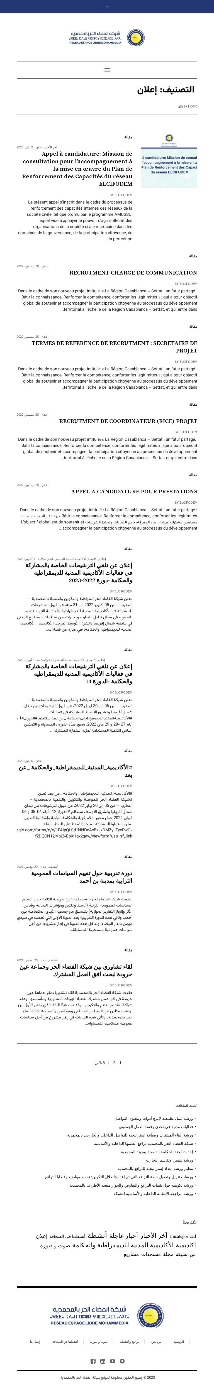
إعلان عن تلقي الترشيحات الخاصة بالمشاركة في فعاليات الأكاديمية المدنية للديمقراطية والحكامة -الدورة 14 (78, 674)
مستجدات (151, 1254)
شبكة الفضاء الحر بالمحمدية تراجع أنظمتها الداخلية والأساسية (143, 1143)
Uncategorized (182, 1236)
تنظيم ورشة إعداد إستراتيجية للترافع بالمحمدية (155, 1168)
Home (192, 106)
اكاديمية (92, 558)
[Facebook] (93, 1361)
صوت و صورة (55, 1245)
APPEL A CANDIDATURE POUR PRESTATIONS (134, 491)
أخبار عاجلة (123, 1235)
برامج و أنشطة (129, 1341)
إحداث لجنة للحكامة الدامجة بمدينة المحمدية (157, 1152)
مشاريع (131, 1254)
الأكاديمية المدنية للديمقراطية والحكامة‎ (62, 558)
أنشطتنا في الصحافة (67, 1236)
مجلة (168, 1254)
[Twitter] (122, 1361)
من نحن (156, 1341)
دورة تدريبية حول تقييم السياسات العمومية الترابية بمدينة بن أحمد (81, 877)
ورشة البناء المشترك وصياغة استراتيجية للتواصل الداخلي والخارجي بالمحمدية (130, 1135)
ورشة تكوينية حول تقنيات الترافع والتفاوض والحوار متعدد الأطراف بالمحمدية (131, 1185)
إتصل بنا (35, 1341)
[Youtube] (112, 1361)
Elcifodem (123, 195)
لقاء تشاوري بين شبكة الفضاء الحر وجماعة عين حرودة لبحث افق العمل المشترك (76, 970)
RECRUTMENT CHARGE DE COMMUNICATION (133, 272)
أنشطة (53, 866)
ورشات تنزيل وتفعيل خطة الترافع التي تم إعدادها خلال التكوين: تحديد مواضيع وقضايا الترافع (119, 1177)
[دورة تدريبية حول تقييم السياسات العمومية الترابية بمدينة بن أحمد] (169, 879)
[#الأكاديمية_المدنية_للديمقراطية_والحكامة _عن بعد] (169, 773)
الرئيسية (179, 1341)
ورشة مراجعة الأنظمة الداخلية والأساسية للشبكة (153, 1193)
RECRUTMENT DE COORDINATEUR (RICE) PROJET (128, 421)
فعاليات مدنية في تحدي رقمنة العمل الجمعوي (156, 1127)
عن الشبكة (186, 1254)
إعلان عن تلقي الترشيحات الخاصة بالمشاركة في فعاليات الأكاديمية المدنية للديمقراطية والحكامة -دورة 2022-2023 (78, 573)
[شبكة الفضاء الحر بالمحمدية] (107, 37)
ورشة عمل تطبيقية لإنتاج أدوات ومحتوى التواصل (154, 1118)
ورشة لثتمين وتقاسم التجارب (169, 1160)
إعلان (39, 147)
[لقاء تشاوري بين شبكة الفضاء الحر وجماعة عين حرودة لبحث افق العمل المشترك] (169, 972)
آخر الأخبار (50, 147)
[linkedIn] (102, 1361)
